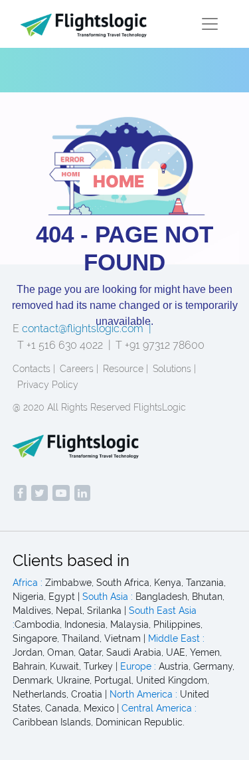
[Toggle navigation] (209, 24)
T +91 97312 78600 (160, 345)
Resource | (125, 368)
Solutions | (174, 368)
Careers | (79, 368)
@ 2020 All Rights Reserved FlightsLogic (99, 407)
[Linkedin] (82, 493)
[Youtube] (61, 493)
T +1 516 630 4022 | (64, 345)
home (119, 181)
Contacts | (34, 368)
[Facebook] (20, 493)
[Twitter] (39, 493)
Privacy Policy (47, 384)
